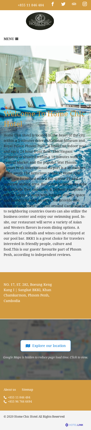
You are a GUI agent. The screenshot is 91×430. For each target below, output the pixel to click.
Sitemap (27, 390)
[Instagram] (85, 4)
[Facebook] (53, 4)
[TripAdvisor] (74, 4)
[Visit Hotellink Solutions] (76, 425)
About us (10, 390)
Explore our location (49, 345)
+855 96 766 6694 (20, 401)
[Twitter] (63, 4)
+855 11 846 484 (31, 5)
